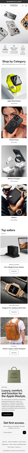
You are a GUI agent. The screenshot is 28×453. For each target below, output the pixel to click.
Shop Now (14, 271)
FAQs (11, 444)
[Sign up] (24, 432)
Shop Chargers (14, 181)
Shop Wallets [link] (14, 220)
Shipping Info (5, 444)
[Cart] (26, 5)
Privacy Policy (22, 441)
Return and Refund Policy (19, 444)
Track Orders (10, 447)
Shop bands (14, 103)
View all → (4, 233)
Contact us (18, 447)
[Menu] (2, 5)
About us (4, 441)
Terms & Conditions (13, 441)
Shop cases (14, 142)
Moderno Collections (11, 450)
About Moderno (7, 414)
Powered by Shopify (20, 450)
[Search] (5, 5)
